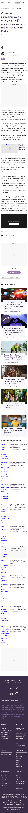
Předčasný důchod (19, 775)
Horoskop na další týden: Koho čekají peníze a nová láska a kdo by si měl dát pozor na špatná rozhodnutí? (18, 628)
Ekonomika (19, 771)
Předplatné (9, 682)
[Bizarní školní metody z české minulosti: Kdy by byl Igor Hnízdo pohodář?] (14, 372)
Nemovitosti (8, 709)
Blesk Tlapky (14, 705)
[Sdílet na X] (15, 269)
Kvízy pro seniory (4, 734)
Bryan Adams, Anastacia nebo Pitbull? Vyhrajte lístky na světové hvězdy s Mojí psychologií (13, 331)
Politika (3, 750)
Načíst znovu (14, 224)
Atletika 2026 (18, 764)
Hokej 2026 (18, 758)
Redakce (13, 680)
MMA (17, 754)
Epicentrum (3, 728)
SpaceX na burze (4, 775)
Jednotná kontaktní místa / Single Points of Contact (13, 807)
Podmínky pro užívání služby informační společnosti (13, 802)
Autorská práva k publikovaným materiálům (14, 800)
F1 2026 (17, 762)
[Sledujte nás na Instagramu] (17, 688)
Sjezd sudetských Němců (6, 758)
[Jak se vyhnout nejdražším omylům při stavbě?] (6, 552)
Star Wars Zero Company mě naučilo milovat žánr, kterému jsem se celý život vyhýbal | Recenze (17, 464)
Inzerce (19, 680)
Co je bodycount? (4, 738)
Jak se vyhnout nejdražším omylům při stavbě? (17, 547)
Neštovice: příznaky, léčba (6, 730)
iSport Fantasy (9, 707)
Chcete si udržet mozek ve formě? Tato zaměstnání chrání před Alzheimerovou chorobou (13, 305)
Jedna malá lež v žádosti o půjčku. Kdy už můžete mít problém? (13, 431)
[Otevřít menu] (26, 2)
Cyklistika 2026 (19, 766)
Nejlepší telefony (4, 777)
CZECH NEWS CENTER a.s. (19, 794)
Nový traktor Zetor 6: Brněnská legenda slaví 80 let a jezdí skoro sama (18, 562)
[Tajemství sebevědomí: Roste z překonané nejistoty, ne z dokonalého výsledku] (14, 348)
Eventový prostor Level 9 (15, 714)
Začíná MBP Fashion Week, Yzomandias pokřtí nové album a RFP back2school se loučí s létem (18, 586)
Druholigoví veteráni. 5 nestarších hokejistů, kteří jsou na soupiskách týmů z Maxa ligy (18, 608)
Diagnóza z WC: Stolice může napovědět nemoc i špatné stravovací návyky (17, 528)
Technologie (5, 771)
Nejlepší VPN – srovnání (6, 783)
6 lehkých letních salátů (20, 745)
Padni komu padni (4, 762)
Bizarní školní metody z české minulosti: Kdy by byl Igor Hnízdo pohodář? (14, 381)
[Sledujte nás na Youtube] (11, 688)
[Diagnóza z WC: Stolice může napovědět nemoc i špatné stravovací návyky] (5, 535)
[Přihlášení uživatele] (23, 2)
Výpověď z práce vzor (5, 764)
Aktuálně (4, 724)
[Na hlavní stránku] (6, 2)
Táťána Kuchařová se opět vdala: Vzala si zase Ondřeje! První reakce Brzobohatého (18, 446)
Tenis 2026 (18, 760)
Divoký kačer (4, 766)
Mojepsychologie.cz (5, 8)
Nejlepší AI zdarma (5, 779)
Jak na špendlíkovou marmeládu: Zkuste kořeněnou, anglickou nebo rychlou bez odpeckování (18, 506)
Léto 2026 (19, 724)
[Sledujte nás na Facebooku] (14, 688)
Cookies (22, 804)
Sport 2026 (19, 750)
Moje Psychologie (5, 705)
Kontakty (7, 680)
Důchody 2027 (19, 779)
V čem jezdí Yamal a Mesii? (6, 732)
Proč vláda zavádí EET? (5, 760)
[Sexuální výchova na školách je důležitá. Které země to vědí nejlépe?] (14, 396)
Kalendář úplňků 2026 (5, 736)
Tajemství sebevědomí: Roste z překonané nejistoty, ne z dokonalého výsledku (13, 357)
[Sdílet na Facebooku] (12, 269)
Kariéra (20, 682)
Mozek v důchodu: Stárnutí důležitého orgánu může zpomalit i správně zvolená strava (22, 147)
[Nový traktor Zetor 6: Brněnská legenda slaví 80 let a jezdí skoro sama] (5, 566)
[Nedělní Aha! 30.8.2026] (5, 578)
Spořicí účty (18, 777)
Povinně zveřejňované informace (14, 809)
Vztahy (12, 8)
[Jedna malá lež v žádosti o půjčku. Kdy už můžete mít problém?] (14, 422)
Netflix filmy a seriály (5, 785)
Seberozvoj (18, 8)
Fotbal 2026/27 (19, 756)
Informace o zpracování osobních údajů (12, 804)
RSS (15, 682)
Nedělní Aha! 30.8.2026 (16, 575)
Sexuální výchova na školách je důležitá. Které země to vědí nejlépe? (13, 406)
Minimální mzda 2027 (20, 781)
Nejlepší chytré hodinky (6, 781)
